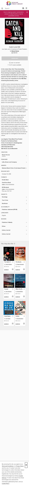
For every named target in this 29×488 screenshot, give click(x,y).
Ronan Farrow (15, 51)
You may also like (7, 244)
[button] (15, 58)
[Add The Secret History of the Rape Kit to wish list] (24, 270)
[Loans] (23, 8)
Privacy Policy (20, 466)
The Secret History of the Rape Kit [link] (19, 262)
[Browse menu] (26, 8)
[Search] (2, 8)
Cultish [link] (17, 316)
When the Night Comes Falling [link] (19, 289)
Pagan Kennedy (20, 264)
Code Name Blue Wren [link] (8, 316)
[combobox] (11, 8)
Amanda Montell (20, 318)
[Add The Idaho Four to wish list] (13, 270)
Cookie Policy (5, 483)
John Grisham (9, 291)
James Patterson (9, 264)
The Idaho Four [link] (8, 262)
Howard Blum (20, 291)
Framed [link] (6, 289)
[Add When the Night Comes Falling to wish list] (24, 297)
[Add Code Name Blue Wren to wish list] (13, 324)
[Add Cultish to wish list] (24, 324)
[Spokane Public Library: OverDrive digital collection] (14, 3)
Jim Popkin (8, 318)
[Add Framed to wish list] (13, 297)
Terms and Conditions (8, 466)
